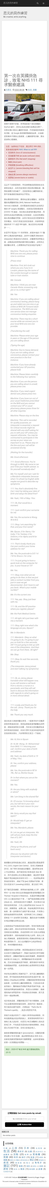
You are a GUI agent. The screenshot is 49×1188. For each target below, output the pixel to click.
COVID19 (6, 1171)
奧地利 (41, 1160)
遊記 (6, 1166)
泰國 (5, 1160)
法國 (30, 1151)
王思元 (8, 90)
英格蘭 (37, 1154)
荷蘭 (17, 1160)
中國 (5, 1148)
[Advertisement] (24, 46)
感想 (6, 1162)
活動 (16, 1154)
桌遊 (41, 1157)
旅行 (24, 1157)
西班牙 (21, 1151)
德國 (41, 1166)
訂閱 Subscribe (25, 1124)
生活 (30, 90)
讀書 (40, 1169)
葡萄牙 (38, 1162)
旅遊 (33, 1157)
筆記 (32, 1159)
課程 (5, 1168)
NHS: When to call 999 (28, 149)
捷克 (11, 1160)
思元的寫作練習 (10, 3)
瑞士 (28, 1163)
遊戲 (21, 1166)
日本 (27, 1147)
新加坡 (18, 1163)
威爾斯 (6, 1154)
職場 (23, 1169)
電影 (28, 1166)
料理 (16, 1157)
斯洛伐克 (24, 1160)
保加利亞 (39, 1152)
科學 (27, 1154)
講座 (15, 1169)
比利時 (39, 1148)
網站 (35, 1166)
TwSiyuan (15, 1177)
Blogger (37, 1177)
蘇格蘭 (32, 1169)
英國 (35, 90)
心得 (15, 1147)
